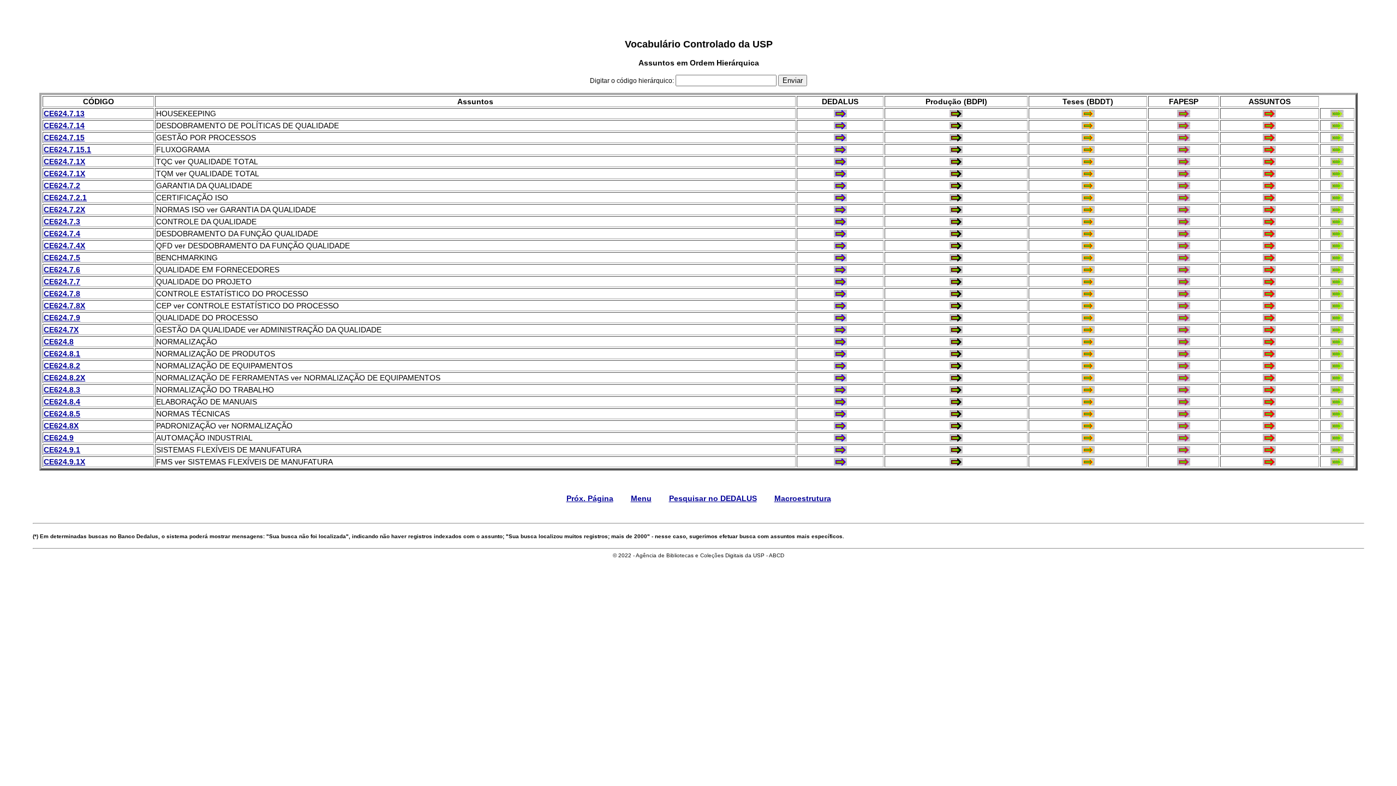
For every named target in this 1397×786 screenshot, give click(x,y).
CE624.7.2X (64, 209)
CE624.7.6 (62, 269)
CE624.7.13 (64, 113)
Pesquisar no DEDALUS (713, 498)
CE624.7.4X (64, 245)
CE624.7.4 (62, 233)
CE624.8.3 (62, 389)
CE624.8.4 (62, 401)
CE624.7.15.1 (67, 149)
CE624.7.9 (62, 317)
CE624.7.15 (64, 137)
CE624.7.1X (64, 161)
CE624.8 (59, 341)
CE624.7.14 (64, 125)
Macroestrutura (802, 498)
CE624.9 (59, 437)
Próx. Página (589, 498)
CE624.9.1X (64, 461)
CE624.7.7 (62, 281)
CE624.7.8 (62, 293)
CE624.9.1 (62, 449)
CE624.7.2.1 (65, 197)
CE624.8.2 (62, 365)
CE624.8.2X (64, 377)
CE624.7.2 (62, 185)
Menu (641, 498)
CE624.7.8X (64, 305)
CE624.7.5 (62, 257)
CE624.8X (61, 425)
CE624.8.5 (62, 413)
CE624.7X (61, 329)
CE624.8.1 (62, 353)
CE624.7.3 (62, 221)
